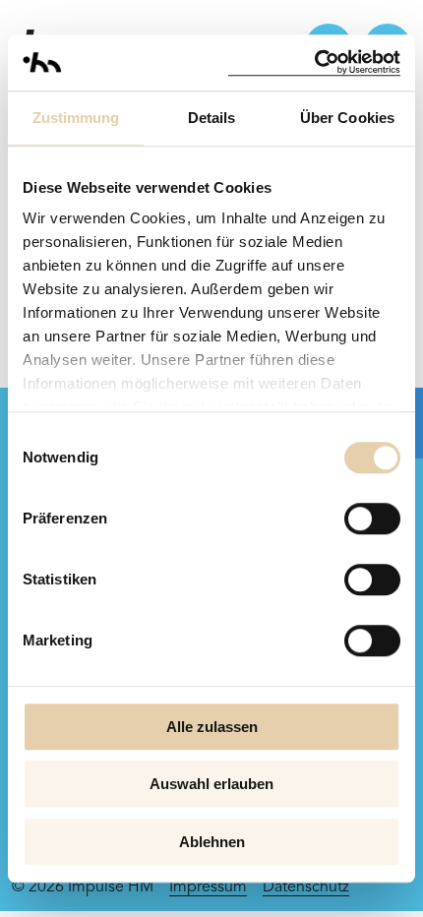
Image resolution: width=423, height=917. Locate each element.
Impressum (208, 887)
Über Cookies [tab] (347, 117)
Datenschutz (306, 887)
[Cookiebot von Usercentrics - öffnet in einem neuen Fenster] (314, 62)
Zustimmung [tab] (76, 117)
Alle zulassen (212, 726)
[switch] (372, 518)
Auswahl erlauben (211, 783)
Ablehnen (212, 841)
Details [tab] (212, 117)
